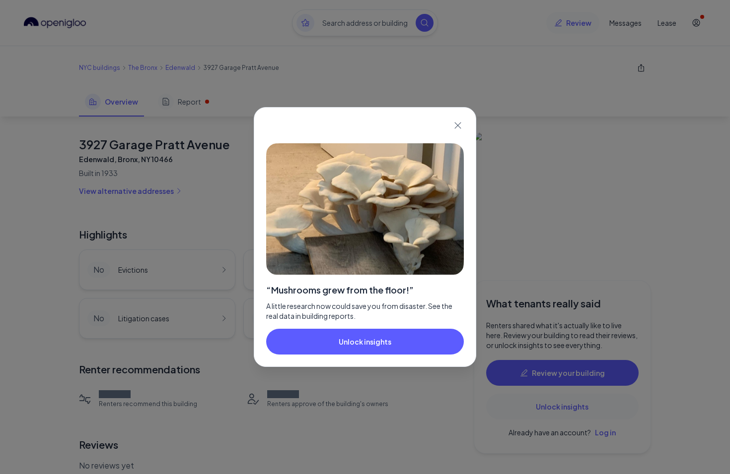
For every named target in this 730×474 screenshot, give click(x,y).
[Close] (458, 125)
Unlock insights (365, 341)
